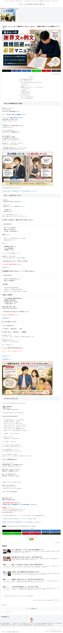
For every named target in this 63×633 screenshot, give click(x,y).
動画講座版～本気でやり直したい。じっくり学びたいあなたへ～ (32, 87)
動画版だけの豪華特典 (26, 91)
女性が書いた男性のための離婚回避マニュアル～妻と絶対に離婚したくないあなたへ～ (20, 504)
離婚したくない (29, 526)
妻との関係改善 (19, 526)
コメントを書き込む (31, 608)
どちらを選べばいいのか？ (25, 93)
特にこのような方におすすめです (27, 96)
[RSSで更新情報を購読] (33, 539)
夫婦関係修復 (9, 526)
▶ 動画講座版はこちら (6, 318)
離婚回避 (34, 526)
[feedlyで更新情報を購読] (30, 539)
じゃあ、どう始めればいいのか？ (26, 80)
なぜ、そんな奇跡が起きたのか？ (27, 98)
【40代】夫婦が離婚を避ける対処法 (26, 79)
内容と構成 (24, 90)
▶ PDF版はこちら (5, 267)
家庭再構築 (24, 526)
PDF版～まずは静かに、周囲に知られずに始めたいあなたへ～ (32, 82)
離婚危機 (4, 526)
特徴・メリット (24, 85)
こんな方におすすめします (24, 95)
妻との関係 (13, 526)
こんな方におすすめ (25, 88)
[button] (56, 71)
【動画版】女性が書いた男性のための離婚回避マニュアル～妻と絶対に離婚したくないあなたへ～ (21, 521)
